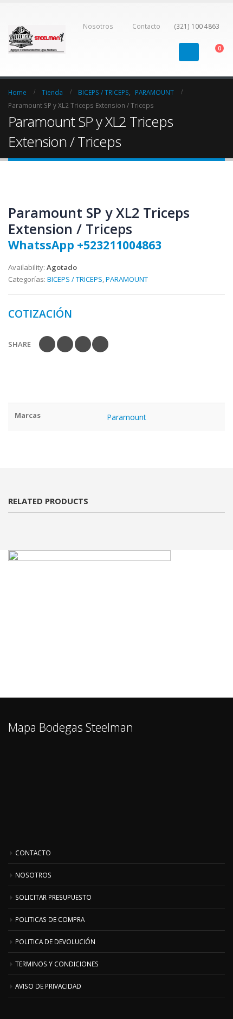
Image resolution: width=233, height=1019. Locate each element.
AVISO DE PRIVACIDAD (48, 986)
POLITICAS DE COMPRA (50, 919)
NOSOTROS (33, 874)
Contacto (146, 26)
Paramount (127, 417)
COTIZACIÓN (40, 313)
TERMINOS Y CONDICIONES (57, 963)
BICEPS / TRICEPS (74, 279)
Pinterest (83, 344)
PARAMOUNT (127, 279)
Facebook (47, 344)
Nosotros (98, 26)
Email (100, 344)
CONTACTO (33, 852)
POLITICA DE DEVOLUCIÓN (55, 941)
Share (19, 344)
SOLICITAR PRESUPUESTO (53, 897)
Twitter (65, 344)
